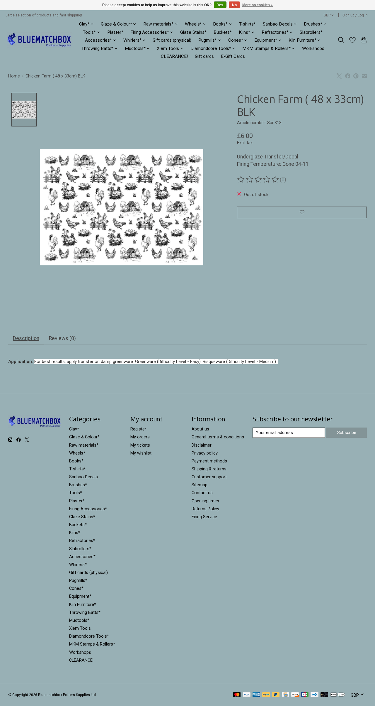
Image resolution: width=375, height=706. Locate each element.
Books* (76, 461)
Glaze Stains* (193, 32)
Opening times (205, 501)
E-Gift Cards (233, 56)
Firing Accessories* (88, 508)
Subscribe (346, 432)
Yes (220, 5)
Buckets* (223, 32)
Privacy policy (205, 453)
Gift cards (204, 56)
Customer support (209, 476)
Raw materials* (83, 445)
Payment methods (209, 461)
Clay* (74, 429)
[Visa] (246, 695)
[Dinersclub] (314, 695)
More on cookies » (257, 5)
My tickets (140, 445)
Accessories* (82, 556)
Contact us (202, 492)
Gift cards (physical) (172, 40)
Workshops (313, 48)
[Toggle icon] (341, 40)
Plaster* (115, 32)
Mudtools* (79, 620)
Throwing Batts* (84, 612)
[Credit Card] (285, 695)
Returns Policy (205, 508)
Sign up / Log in (355, 15)
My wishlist (140, 453)
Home (14, 76)
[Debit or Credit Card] (324, 695)
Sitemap (199, 484)
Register (138, 429)
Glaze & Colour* (84, 437)
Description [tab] (26, 338)
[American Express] (256, 695)
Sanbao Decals (83, 476)
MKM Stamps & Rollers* (92, 644)
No (234, 5)
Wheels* (77, 453)
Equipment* (80, 596)
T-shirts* (247, 24)
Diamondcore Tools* (89, 636)
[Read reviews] (258, 179)
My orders (140, 437)
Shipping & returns (209, 469)
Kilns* (74, 532)
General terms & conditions (218, 437)
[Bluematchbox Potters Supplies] (39, 40)
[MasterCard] (237, 695)
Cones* (76, 588)
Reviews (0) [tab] (62, 338)
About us (200, 429)
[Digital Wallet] (337, 695)
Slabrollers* (311, 32)
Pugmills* (78, 580)
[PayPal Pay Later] (275, 695)
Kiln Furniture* (82, 604)
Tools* (75, 492)
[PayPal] (266, 695)
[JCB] (304, 695)
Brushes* (78, 484)
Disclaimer (202, 445)
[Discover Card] (295, 695)
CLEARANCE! (174, 56)
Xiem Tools (80, 628)
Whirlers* (78, 564)
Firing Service (204, 516)
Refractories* (82, 540)
